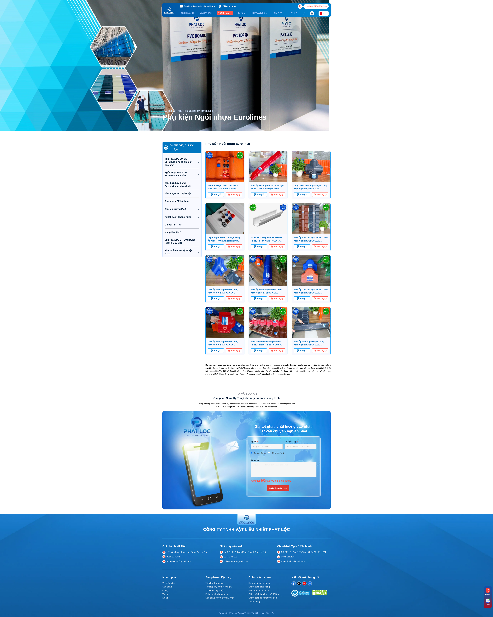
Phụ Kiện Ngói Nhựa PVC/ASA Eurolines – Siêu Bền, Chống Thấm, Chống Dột (223, 187)
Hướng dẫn (258, 13)
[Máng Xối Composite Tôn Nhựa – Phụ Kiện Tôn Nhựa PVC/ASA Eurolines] (268, 218)
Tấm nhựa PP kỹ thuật (177, 201)
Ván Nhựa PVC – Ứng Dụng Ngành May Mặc (180, 241)
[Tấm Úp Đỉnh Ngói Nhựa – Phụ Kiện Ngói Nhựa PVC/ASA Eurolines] (225, 270)
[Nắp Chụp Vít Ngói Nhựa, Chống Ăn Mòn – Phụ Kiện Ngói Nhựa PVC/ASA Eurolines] (225, 218)
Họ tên (254, 442)
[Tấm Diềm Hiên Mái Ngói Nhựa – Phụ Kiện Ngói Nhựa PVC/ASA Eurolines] (268, 322)
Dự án (241, 13)
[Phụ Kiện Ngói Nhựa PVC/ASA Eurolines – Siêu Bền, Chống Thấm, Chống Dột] (225, 166)
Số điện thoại (291, 442)
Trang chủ (187, 13)
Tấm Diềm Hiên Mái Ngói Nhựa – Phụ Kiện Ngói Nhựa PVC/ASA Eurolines (267, 343)
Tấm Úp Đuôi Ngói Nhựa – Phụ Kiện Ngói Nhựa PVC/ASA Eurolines (223, 343)
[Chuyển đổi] (198, 162)
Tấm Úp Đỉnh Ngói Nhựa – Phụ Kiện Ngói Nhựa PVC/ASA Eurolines (223, 291)
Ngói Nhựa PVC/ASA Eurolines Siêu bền (176, 174)
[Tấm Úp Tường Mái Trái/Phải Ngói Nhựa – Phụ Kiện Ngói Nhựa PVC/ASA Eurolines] (268, 166)
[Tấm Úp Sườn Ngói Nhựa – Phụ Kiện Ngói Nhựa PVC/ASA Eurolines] (268, 270)
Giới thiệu (206, 13)
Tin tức (278, 13)
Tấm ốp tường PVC (175, 209)
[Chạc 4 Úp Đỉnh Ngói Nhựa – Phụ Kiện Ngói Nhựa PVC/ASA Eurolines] (311, 166)
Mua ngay (235, 194)
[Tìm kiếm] (304, 13)
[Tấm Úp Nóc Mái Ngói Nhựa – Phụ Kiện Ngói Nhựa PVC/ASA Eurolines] (311, 218)
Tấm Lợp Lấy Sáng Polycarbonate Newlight (178, 184)
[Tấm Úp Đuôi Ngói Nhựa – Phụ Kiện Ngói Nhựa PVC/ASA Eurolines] (225, 322)
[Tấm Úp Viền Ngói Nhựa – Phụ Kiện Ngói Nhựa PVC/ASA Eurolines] (311, 322)
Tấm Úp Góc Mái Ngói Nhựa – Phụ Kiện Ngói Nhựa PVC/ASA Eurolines (311, 291)
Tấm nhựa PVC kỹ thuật (178, 193)
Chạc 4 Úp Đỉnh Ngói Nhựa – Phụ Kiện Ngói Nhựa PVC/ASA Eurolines (310, 187)
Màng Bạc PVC (173, 232)
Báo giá (217, 194)
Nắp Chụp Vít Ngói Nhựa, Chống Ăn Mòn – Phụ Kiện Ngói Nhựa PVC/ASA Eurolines (224, 239)
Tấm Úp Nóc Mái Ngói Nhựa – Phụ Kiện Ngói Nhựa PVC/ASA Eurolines (311, 239)
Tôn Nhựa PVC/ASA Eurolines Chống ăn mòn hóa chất (178, 162)
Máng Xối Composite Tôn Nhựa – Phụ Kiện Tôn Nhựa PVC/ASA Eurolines (267, 239)
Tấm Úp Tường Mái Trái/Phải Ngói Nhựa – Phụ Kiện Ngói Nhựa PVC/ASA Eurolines (267, 187)
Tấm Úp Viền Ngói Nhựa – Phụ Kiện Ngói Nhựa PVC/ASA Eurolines (309, 343)
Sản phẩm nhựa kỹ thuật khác (178, 252)
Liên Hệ (293, 13)
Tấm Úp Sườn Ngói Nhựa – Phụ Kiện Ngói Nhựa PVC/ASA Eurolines (266, 291)
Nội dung (255, 460)
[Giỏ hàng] (312, 13)
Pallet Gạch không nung (178, 217)
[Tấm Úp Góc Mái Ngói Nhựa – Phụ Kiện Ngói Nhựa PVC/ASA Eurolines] (311, 270)
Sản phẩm (223, 13)
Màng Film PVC (173, 224)
